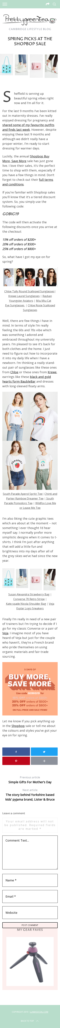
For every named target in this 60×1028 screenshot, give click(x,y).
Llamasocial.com (39, 1011)
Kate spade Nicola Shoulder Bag (26, 604)
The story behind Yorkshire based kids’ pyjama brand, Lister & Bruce (30, 794)
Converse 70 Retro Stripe (29, 599)
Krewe (52, 372)
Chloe (14, 372)
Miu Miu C (42, 301)
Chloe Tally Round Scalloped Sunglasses (29, 291)
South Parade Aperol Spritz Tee (22, 494)
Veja (5, 633)
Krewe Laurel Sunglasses (24, 296)
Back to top (27, 1020)
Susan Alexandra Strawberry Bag (29, 594)
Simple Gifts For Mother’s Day (30, 780)
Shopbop (18, 726)
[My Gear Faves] (30, 961)
